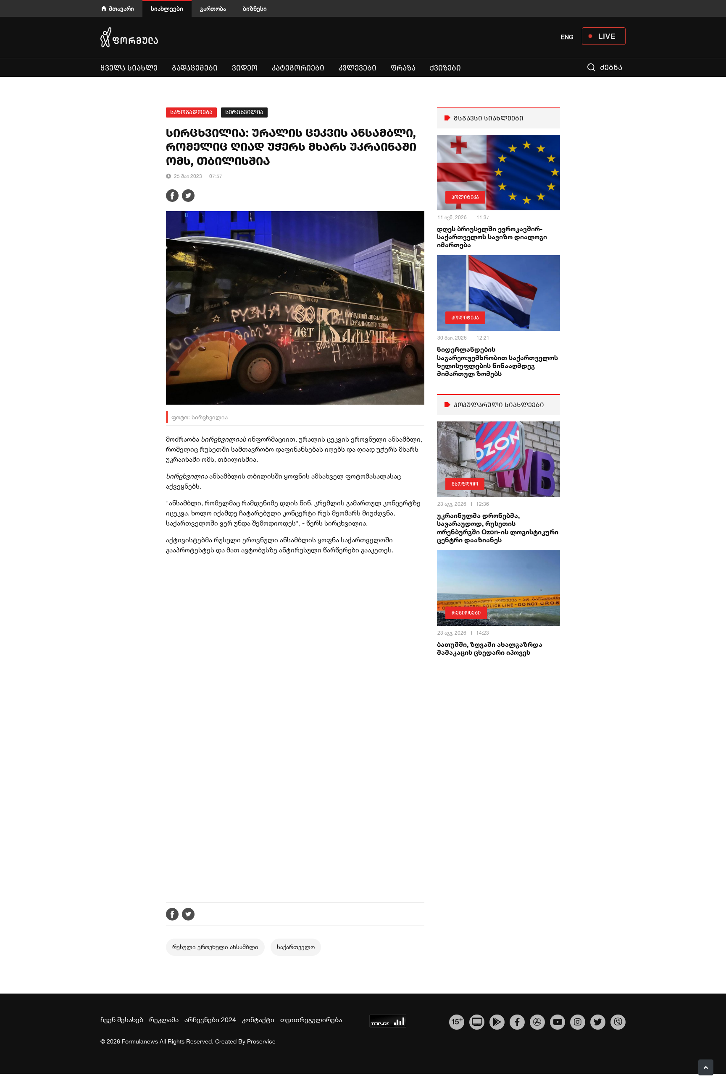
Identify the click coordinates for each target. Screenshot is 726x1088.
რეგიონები (466, 613)
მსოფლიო (465, 484)
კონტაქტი (258, 1019)
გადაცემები (195, 68)
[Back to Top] (705, 1067)
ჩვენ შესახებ (121, 1019)
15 (457, 1021)
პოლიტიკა (465, 197)
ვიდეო (245, 68)
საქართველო (296, 947)
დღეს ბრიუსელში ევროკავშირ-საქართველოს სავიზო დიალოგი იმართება (492, 236)
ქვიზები (445, 68)
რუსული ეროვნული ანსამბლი (215, 947)
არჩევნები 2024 (210, 1019)
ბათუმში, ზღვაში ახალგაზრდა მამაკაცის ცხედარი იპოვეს (489, 648)
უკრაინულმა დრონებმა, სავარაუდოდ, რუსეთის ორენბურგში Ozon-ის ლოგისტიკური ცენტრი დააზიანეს (497, 527)
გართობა (213, 8)
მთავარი (121, 8)
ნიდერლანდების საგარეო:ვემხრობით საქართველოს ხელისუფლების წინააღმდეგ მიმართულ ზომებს (497, 361)
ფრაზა (403, 68)
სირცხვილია (244, 112)
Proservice (261, 1041)
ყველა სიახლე (129, 68)
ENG (567, 37)
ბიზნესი (255, 8)
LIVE (607, 36)
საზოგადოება (191, 112)
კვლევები (357, 68)
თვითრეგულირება (311, 1019)
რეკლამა (164, 1019)
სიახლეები (167, 8)
